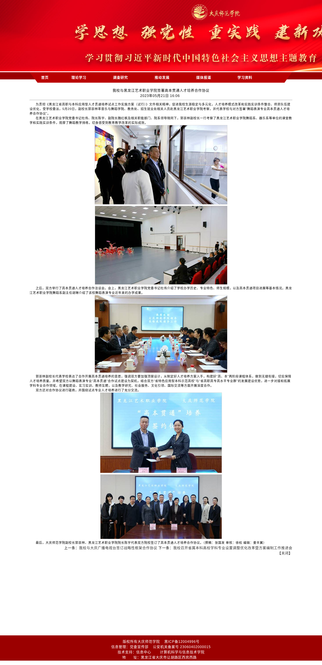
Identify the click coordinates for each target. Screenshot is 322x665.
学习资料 (244, 77)
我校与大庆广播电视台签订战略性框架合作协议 (118, 548)
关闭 (285, 553)
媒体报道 (203, 77)
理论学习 (78, 77)
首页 (45, 77)
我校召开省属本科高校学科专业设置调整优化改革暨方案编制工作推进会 (232, 548)
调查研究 (120, 77)
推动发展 (162, 77)
